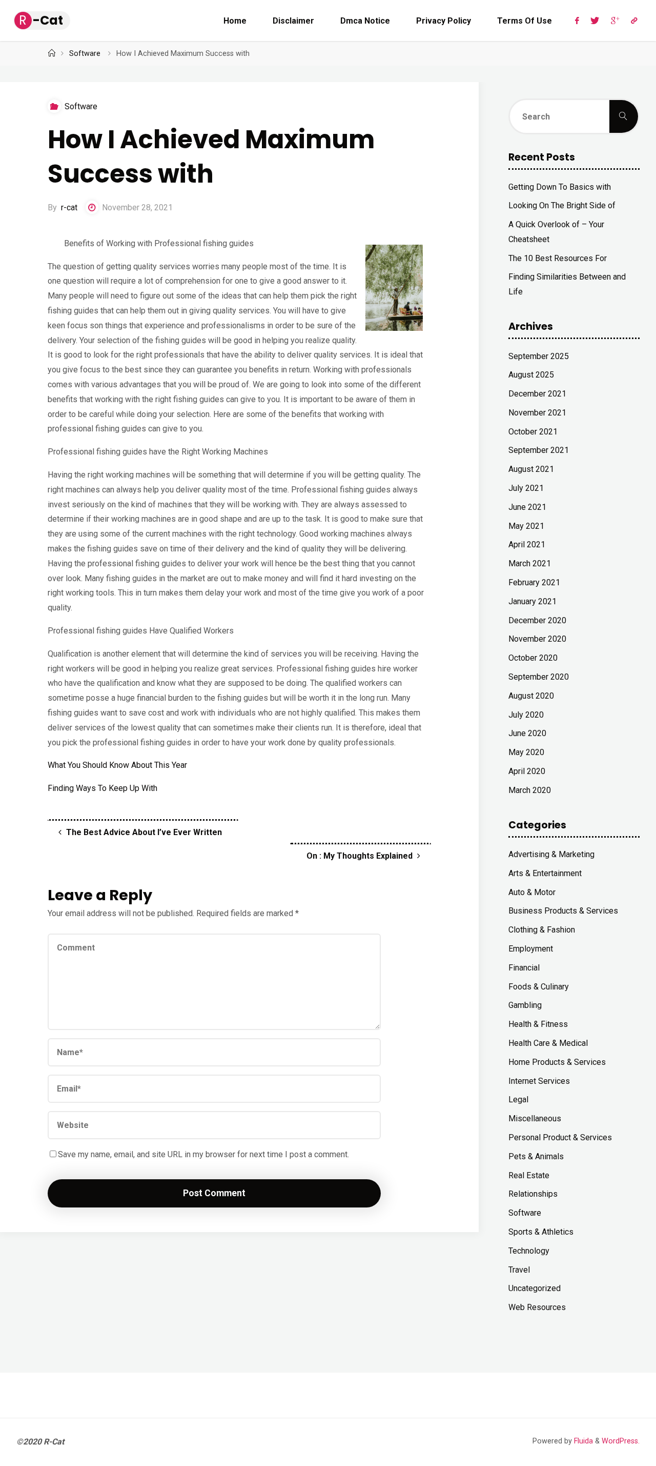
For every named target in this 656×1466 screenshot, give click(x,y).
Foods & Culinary (538, 987)
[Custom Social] (634, 20)
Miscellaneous (534, 1118)
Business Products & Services (563, 911)
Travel (519, 1270)
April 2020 (526, 771)
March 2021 (529, 563)
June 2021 (527, 507)
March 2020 (529, 790)
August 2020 (531, 696)
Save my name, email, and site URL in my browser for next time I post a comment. (203, 1154)
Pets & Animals (536, 1156)
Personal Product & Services (560, 1137)
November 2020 (537, 639)
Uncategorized (534, 1288)
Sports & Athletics (540, 1232)
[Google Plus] (615, 20)
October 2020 (533, 658)
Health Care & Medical (548, 1043)
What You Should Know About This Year (117, 765)
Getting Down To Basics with (559, 187)
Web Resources (537, 1307)
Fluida (582, 1441)
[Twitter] (595, 20)
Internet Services (539, 1081)
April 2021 (526, 544)
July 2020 (526, 715)
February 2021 (534, 582)
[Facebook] (577, 20)
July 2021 (526, 488)
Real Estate (528, 1175)
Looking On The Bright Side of (562, 205)
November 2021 (537, 413)
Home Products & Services (557, 1062)
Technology (528, 1251)
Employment (530, 949)
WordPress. (621, 1441)
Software (84, 53)
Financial (524, 968)
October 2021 (533, 432)
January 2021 (532, 601)
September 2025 (538, 356)
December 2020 (537, 620)
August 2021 (531, 469)
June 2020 (527, 733)
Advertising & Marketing (551, 854)
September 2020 (538, 677)
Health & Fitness (538, 1024)
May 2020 (526, 752)
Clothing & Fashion (541, 930)
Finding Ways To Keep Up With (102, 788)
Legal (518, 1099)
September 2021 (538, 450)
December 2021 (537, 394)
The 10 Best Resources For (557, 258)
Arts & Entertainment (545, 873)
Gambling (525, 1005)
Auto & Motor (532, 892)
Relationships (533, 1194)
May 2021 (526, 526)
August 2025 (531, 375)
